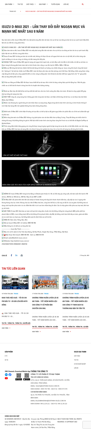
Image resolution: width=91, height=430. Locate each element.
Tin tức (20, 4)
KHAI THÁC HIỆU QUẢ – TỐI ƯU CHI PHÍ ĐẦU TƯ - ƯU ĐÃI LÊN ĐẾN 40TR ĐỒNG (14, 301)
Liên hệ (66, 4)
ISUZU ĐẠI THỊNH (80, 352)
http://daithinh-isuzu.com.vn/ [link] (20, 241)
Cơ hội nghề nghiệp (80, 364)
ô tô (6, 356)
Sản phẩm (9, 352)
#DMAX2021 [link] (17, 244)
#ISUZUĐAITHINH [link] (7, 244)
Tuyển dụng (55, 4)
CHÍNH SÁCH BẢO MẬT (12, 416)
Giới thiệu (77, 356)
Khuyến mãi (26, 323)
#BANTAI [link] (24, 244)
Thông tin (11, 323)
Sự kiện (55, 326)
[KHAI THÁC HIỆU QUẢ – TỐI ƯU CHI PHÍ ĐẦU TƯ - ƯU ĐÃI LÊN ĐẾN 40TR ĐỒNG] (15, 282)
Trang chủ (12, 11)
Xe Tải (6, 360)
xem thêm (5, 328)
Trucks (16, 293)
